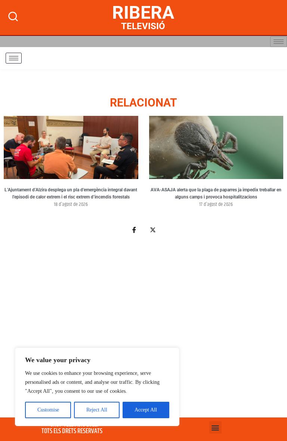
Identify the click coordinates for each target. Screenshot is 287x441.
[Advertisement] (143, 330)
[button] (215, 427)
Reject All (96, 410)
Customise (48, 410)
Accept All (146, 410)
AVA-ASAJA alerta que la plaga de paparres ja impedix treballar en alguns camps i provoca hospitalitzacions (216, 193)
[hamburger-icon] (278, 41)
